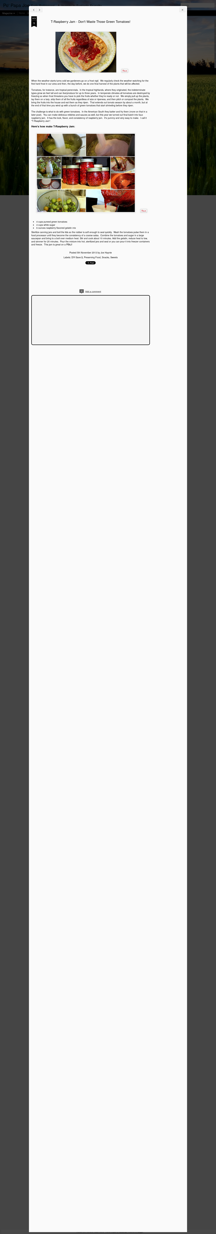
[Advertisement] (167, 66)
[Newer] (34, 10)
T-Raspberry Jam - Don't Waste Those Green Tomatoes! (90, 21)
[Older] (39, 10)
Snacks (105, 257)
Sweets (114, 257)
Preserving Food (92, 257)
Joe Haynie (106, 252)
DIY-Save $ (77, 257)
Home (22, 13)
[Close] (182, 10)
